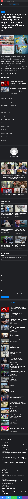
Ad (2, 275)
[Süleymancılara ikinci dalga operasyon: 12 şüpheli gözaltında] (5, 83)
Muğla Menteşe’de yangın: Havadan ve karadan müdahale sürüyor (18, 404)
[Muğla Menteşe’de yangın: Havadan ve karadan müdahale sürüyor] (5, 404)
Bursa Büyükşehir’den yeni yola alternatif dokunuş (17, 314)
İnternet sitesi (4, 285)
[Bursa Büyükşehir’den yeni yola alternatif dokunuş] (5, 315)
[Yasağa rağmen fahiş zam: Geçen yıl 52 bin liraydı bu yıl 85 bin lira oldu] (5, 321)
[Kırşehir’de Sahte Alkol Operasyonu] (21, 208)
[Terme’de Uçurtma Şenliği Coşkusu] (5, 385)
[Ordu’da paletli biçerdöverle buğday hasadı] (5, 410)
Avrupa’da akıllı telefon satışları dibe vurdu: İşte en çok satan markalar (18, 428)
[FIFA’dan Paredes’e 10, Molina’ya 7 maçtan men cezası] (5, 416)
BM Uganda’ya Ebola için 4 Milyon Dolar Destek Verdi (7, 215)
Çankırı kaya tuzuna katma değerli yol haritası (16, 334)
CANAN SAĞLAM (6, 30)
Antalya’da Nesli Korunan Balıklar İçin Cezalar (20, 245)
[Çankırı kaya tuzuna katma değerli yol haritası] (5, 335)
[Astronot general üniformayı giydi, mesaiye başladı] (5, 398)
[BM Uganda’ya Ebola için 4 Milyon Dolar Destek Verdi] (7, 208)
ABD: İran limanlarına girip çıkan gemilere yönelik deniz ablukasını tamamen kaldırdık (20, 230)
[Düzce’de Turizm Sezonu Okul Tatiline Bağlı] (5, 422)
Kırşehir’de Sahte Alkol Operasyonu (20, 214)
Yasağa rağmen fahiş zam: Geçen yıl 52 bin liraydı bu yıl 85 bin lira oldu (18, 321)
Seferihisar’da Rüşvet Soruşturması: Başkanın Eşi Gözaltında (7, 229)
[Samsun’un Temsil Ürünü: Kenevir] (5, 341)
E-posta (3, 280)
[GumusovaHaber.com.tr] (14, 4)
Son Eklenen (14, 302)
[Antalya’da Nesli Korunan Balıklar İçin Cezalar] (21, 239)
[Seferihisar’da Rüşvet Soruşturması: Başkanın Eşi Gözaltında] (7, 223)
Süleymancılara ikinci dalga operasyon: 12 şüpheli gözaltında (18, 308)
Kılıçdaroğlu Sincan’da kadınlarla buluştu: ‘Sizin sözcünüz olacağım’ (7, 245)
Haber (8, 9)
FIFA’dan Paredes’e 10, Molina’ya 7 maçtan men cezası (18, 415)
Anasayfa (4, 9)
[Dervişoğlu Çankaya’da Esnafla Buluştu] (5, 391)
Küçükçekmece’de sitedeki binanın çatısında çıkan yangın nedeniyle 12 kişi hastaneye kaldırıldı (18, 90)
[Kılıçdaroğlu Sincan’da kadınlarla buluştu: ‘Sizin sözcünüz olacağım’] (7, 239)
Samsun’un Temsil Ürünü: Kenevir (18, 340)
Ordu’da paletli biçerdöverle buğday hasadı (17, 409)
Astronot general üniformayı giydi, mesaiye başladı (17, 396)
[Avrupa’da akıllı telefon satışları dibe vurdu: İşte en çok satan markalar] (5, 428)
